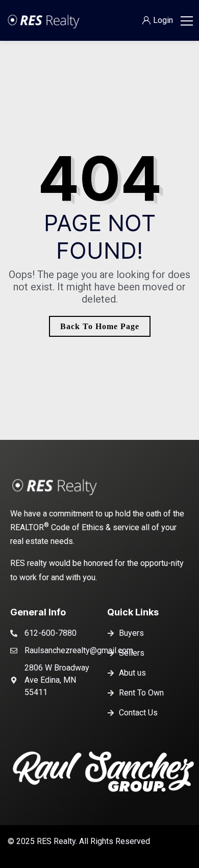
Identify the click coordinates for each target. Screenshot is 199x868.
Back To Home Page (99, 326)
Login (163, 20)
